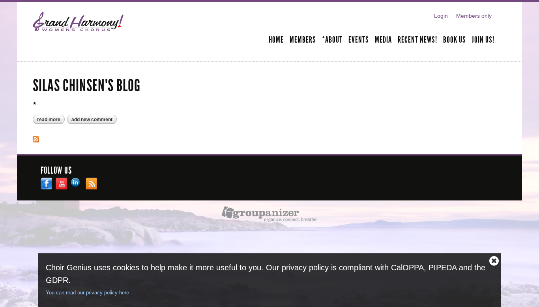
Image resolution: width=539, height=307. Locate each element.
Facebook (46, 183)
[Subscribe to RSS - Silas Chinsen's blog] (36, 138)
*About (332, 40)
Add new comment (91, 119)
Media (383, 40)
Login (441, 16)
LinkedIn (76, 183)
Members (303, 40)
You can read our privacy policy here (87, 293)
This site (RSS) (91, 183)
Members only (474, 16)
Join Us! (483, 40)
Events (358, 40)
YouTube (61, 183)
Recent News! (417, 40)
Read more (51, 120)
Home (276, 40)
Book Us (454, 40)
